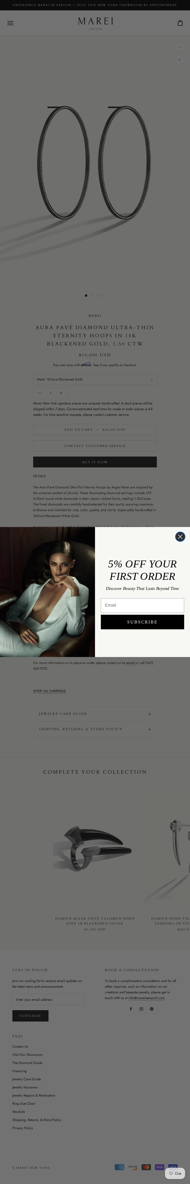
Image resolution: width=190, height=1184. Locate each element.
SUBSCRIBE (142, 622)
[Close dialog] (180, 537)
